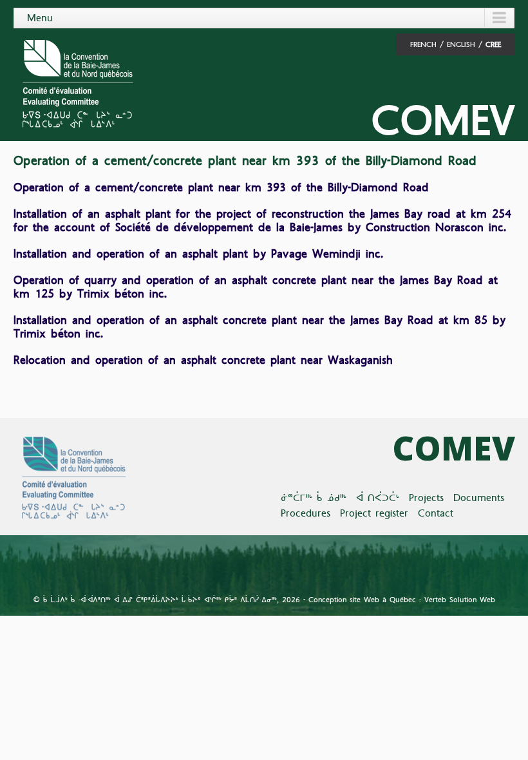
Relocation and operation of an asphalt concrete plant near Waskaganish (203, 359)
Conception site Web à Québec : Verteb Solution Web (401, 599)
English (461, 44)
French (423, 44)
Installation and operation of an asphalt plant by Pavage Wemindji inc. (198, 253)
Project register (374, 513)
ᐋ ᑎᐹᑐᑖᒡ (377, 497)
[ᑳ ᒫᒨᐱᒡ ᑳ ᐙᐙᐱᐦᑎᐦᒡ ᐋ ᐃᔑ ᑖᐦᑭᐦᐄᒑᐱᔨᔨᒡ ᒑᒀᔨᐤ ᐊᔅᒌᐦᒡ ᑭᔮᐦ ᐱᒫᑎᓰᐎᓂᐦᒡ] (77, 82)
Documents (478, 497)
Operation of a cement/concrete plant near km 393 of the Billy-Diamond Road (221, 187)
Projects (426, 497)
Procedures (305, 513)
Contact (435, 513)
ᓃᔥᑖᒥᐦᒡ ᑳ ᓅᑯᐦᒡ (313, 497)
